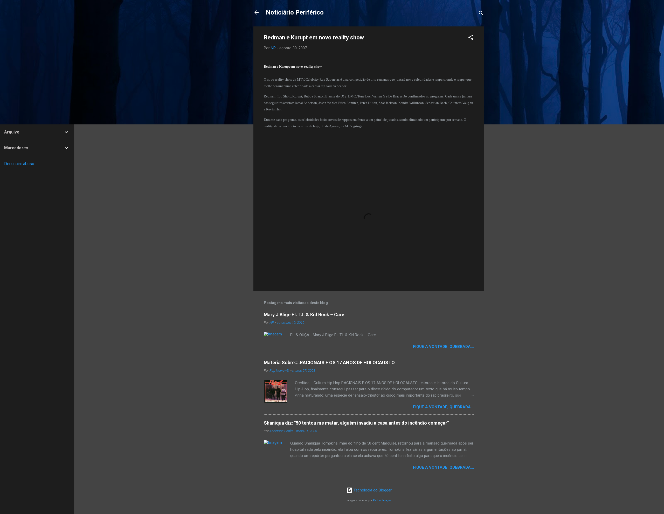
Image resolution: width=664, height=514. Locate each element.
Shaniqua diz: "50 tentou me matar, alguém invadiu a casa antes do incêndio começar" (356, 423)
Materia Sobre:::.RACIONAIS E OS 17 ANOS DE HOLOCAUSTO (329, 362)
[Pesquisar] (481, 14)
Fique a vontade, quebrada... (443, 346)
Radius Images (382, 500)
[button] (471, 38)
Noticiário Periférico (295, 12)
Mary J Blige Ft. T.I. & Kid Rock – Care (304, 314)
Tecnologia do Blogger (372, 490)
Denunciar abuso (19, 163)
